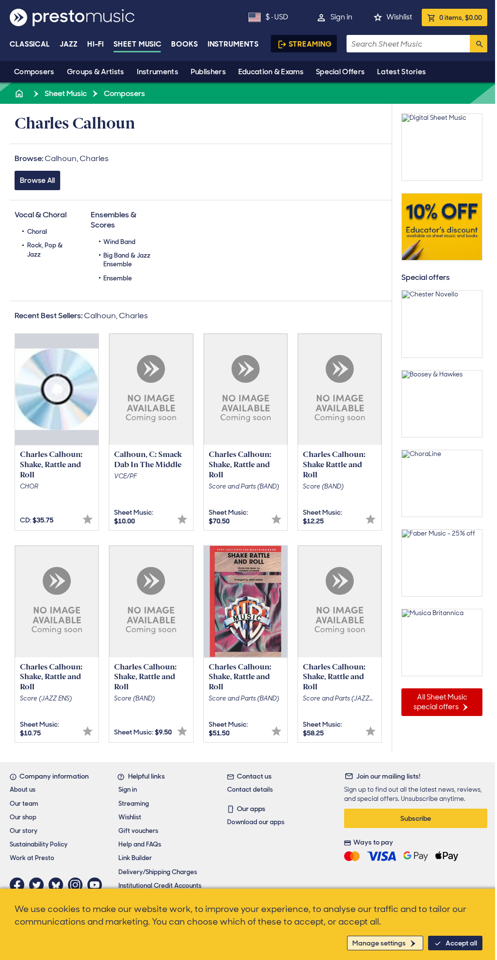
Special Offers (340, 72)
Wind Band (119, 242)
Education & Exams (270, 72)
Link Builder (135, 858)
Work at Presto (32, 858)
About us (22, 789)
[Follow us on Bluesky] (58, 885)
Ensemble (117, 278)
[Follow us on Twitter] (39, 885)
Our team (24, 803)
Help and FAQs (139, 844)
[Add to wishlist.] (88, 519)
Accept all (461, 943)
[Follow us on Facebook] (19, 885)
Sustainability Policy (38, 844)
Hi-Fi (95, 44)
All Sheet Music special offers (440, 702)
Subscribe (415, 818)
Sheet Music (138, 44)
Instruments (157, 72)
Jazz (69, 44)
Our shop (23, 817)
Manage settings (379, 943)
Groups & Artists (95, 72)
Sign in (341, 17)
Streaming (310, 44)
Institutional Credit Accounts (159, 885)
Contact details (250, 789)
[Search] (478, 43)
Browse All (37, 180)
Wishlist (399, 17)
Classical (30, 44)
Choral (37, 232)
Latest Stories (401, 72)
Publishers (208, 72)
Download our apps (255, 822)
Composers (34, 72)
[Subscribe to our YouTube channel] (97, 885)
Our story (23, 831)
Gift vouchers (138, 831)
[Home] (20, 93)
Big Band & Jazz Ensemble (126, 259)
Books (184, 44)
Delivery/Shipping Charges (157, 872)
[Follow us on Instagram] (77, 885)
